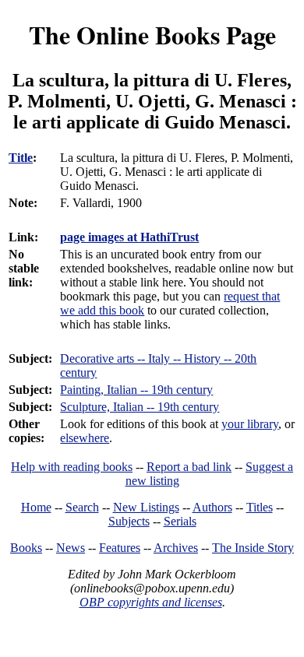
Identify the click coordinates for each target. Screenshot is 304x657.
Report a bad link (189, 466)
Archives (176, 547)
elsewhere (84, 437)
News (70, 547)
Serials (180, 521)
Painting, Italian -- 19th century (136, 389)
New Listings (146, 507)
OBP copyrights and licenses (151, 602)
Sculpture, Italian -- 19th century (139, 406)
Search (82, 507)
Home (36, 507)
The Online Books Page (152, 34)
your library (249, 423)
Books (26, 547)
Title (21, 157)
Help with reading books (72, 466)
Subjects (129, 521)
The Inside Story (253, 547)
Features (119, 547)
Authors (212, 507)
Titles (259, 507)
